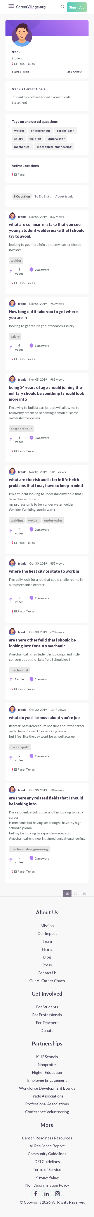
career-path (65, 130)
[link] (47, 252)
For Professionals (47, 1014)
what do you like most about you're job (44, 717)
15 (67, 893)
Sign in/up (77, 7)
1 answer (41, 679)
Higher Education (47, 1072)
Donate (47, 1030)
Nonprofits (47, 1064)
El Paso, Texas (24, 283)
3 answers (42, 345)
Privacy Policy (47, 1177)
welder (19, 130)
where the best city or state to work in (44, 571)
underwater (56, 138)
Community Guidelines (47, 1153)
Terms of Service (47, 1169)
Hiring (47, 949)
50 (84, 893)
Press (47, 964)
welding (35, 138)
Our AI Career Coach (47, 980)
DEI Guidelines (47, 1161)
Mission (47, 925)
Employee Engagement (47, 1080)
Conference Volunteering (47, 1111)
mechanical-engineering (54, 147)
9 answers (42, 756)
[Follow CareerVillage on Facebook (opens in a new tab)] (35, 1193)
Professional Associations (47, 1103)
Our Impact (47, 933)
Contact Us (47, 972)
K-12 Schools (47, 1056)
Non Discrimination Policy (47, 1185)
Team (47, 941)
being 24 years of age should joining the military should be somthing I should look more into (46, 393)
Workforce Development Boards (47, 1088)
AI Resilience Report (47, 1145)
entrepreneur (40, 130)
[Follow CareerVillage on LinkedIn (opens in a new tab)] (46, 1193)
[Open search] (62, 7)
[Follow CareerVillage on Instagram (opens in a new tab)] (57, 1193)
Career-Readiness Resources (47, 1138)
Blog (47, 957)
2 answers (42, 270)
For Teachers (47, 1022)
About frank (64, 196)
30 (75, 893)
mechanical (22, 147)
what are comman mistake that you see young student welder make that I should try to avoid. (47, 230)
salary (18, 138)
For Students (47, 1006)
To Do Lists (42, 196)
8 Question (22, 196)
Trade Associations (47, 1096)
